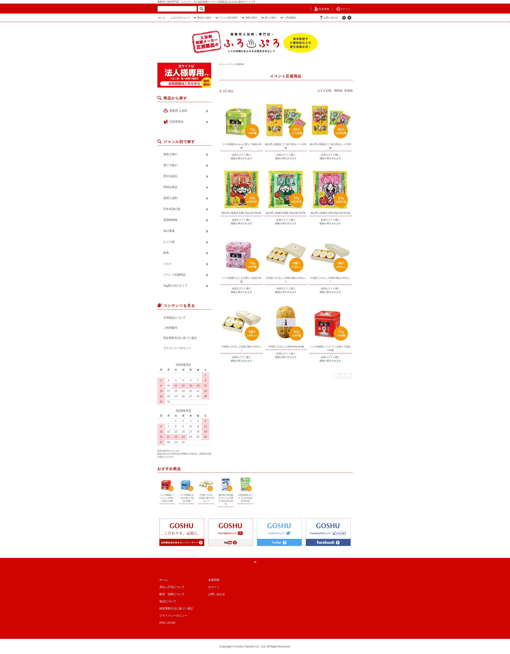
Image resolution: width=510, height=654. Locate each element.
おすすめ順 (324, 90)
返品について (167, 601)
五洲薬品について (174, 317)
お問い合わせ (331, 17)
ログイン (345, 9)
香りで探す (271, 17)
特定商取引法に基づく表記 (180, 337)
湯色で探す (251, 17)
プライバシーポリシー (177, 348)
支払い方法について (171, 587)
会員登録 (324, 9)
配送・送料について (171, 594)
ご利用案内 (290, 17)
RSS (162, 622)
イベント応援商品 (236, 64)
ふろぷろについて (180, 17)
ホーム (162, 17)
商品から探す (204, 17)
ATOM (171, 622)
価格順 (338, 90)
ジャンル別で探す (228, 17)
